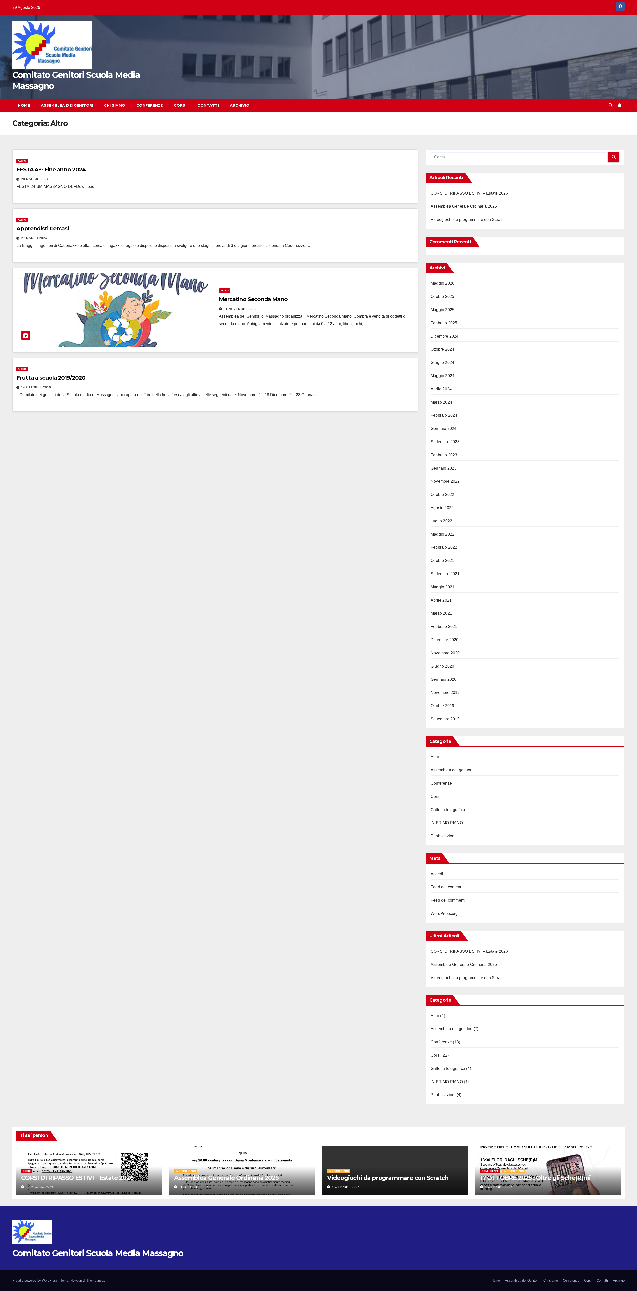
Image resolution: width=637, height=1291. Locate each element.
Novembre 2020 (445, 653)
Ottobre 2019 (442, 706)
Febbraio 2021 (444, 626)
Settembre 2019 (445, 719)
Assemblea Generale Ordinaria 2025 (464, 206)
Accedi (437, 874)
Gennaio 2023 (443, 468)
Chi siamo (114, 105)
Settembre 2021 (445, 574)
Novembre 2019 (445, 692)
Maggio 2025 (442, 310)
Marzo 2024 (441, 402)
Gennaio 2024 (443, 428)
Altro (22, 160)
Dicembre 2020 (445, 640)
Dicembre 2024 (445, 336)
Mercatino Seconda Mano (253, 299)
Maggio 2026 (442, 283)
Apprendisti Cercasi (42, 228)
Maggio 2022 (442, 534)
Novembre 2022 (445, 481)
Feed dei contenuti (448, 887)
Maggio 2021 (442, 587)
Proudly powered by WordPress (35, 1280)
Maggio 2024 (442, 376)
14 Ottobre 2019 (36, 387)
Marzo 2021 (441, 613)
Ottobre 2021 (442, 560)
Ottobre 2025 (442, 296)
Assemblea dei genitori (451, 770)
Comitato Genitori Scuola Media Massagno (97, 1253)
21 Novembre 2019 (240, 309)
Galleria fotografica (448, 810)
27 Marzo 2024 (34, 238)
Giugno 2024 (442, 362)
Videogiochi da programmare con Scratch (468, 219)
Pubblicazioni (443, 836)
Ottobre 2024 (442, 349)
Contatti (208, 105)
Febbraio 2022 (444, 547)
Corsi (180, 105)
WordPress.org (444, 913)
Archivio (239, 105)
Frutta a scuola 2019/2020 (50, 377)
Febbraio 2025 (444, 323)
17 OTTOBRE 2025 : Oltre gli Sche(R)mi (535, 1177)
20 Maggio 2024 (35, 179)
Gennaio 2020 (443, 679)
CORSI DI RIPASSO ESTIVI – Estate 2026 (469, 193)
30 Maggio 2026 (39, 1187)
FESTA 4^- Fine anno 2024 (51, 169)
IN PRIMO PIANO (447, 823)
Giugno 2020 (442, 666)
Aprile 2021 (441, 600)
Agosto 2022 (442, 508)
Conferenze (149, 105)
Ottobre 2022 (442, 494)
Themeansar (95, 1280)
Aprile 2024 (441, 389)
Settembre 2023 (445, 442)
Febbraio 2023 (444, 455)
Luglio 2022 (441, 521)
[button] (611, 105)
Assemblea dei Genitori (67, 105)
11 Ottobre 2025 (194, 1187)
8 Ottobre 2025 (346, 1187)
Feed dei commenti (448, 900)
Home (24, 105)
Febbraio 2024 (444, 415)
